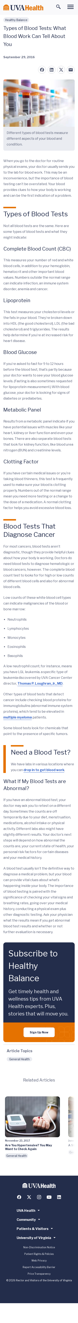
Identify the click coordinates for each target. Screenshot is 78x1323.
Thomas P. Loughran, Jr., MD (40, 683)
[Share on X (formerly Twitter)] (61, 70)
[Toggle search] (58, 7)
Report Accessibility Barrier (39, 1267)
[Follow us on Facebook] (19, 1197)
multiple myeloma (17, 717)
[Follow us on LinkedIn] (59, 1197)
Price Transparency (39, 1273)
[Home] (23, 8)
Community (26, 1220)
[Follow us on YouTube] (49, 1197)
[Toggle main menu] (70, 7)
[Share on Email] (71, 70)
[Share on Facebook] (42, 70)
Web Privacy (39, 1260)
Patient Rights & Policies (39, 1254)
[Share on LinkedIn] (52, 70)
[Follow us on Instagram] (39, 1197)
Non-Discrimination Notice (39, 1247)
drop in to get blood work (44, 770)
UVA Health (26, 1211)
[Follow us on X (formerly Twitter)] (29, 1197)
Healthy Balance (16, 20)
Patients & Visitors (32, 1229)
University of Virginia (34, 1238)
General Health (19, 1059)
